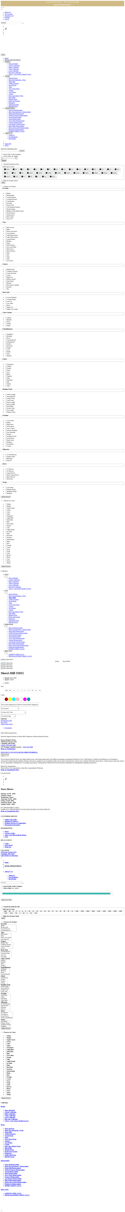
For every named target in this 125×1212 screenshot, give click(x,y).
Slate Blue (10, 520)
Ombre (9, 324)
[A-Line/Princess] (5, 1004)
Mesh (8, 374)
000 (7, 169)
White (8, 563)
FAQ (6, 837)
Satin (8, 378)
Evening (9, 203)
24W (77, 173)
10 (57, 169)
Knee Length (11, 404)
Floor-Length (11, 402)
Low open (10, 303)
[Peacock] (28, 699)
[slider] (112, 893)
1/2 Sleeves (10, 469)
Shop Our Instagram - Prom (17, 596)
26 (118, 169)
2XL (53, 177)
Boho (8, 229)
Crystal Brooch (11, 340)
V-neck (9, 446)
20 (95, 169)
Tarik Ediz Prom (14, 620)
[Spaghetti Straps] (6, 1025)
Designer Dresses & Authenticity (15, 823)
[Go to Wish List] (3, 7)
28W (96, 173)
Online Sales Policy (7, 724)
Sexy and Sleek (11, 247)
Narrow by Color (9, 501)
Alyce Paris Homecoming (17, 638)
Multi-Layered (11, 279)
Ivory (8, 549)
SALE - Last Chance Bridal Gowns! (20, 589)
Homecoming (11, 209)
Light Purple (10, 529)
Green (9, 510)
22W (68, 173)
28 (7, 173)
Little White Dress (12, 237)
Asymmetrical (11, 396)
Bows (8, 338)
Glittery (9, 318)
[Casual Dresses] (8, 929)
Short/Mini (10, 406)
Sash (8, 354)
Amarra (11, 606)
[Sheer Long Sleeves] (7, 1018)
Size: (2, 686)
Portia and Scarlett (14, 617)
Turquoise (10, 516)
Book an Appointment (8, 749)
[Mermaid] (5, 1007)
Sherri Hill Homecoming (16, 631)
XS (16, 177)
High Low (10, 277)
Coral (8, 547)
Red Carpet (10, 217)
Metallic (9, 320)
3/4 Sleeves (10, 471)
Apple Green (11, 508)
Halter (8, 422)
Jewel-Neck (10, 426)
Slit (8, 289)
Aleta (10, 603)
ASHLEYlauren (14, 599)
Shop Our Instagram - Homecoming (20, 629)
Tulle (8, 386)
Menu (3, 55)
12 (64, 169)
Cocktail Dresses (12, 199)
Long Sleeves (11, 473)
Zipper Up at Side (12, 309)
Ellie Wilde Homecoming (16, 644)
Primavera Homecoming (16, 647)
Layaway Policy (10, 833)
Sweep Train (10, 408)
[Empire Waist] (5, 1006)
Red (8, 543)
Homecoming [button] (5, 1160)
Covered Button (12, 297)
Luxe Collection (14, 585)
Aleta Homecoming (15, 636)
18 (87, 169)
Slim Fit (9, 460)
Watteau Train (11, 412)
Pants (8, 243)
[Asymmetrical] (5, 988)
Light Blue (10, 518)
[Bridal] (8, 925)
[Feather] (4, 981)
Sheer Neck (10, 440)
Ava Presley (12, 608)
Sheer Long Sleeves (13, 475)
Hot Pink (9, 535)
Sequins (9, 356)
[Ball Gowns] (6, 934)
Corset (9, 275)
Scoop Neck (10, 438)
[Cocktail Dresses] (8, 930)
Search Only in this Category (12, 154)
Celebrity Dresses (12, 271)
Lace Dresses (11, 233)
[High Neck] (6, 998)
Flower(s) (10, 346)
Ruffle (9, 352)
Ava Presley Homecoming (17, 642)
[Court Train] (5, 991)
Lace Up (9, 301)
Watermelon (10, 539)
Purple (9, 526)
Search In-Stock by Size (11, 164)
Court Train (10, 400)
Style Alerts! (9, 845)
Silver (8, 561)
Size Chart (4, 722)
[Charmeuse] (4, 978)
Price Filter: (7, 156)
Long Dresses (11, 239)
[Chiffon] (4, 979)
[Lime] (21, 699)
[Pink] (17, 699)
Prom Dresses (11, 213)
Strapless (9, 442)
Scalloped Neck (11, 436)
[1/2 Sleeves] (7, 1013)
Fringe (9, 348)
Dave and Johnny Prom (16, 612)
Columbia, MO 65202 (8, 854)
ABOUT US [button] (9, 871)
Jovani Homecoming (15, 635)
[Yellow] (10, 699)
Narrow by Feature (10, 186)
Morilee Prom (13, 615)
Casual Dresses (11, 197)
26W (86, 173)
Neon (8, 322)
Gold (8, 553)
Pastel (8, 325)
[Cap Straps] (6, 1021)
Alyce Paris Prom (14, 605)
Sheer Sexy (10, 249)
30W (105, 173)
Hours (7, 831)
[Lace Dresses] (6, 939)
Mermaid (9, 458)
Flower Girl (10, 205)
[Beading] (5, 971)
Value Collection (14, 583)
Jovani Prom (12, 601)
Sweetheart (10, 444)
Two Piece (10, 261)
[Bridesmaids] (8, 927)
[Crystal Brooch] (5, 974)
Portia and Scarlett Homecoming (19, 645)
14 (72, 169)
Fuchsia (9, 537)
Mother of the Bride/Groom (15, 211)
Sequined (9, 380)
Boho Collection (14, 581)
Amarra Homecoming (15, 640)
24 (110, 169)
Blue (8, 522)
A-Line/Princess (12, 454)
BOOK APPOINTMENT (62, 5)
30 (15, 173)
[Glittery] (3, 960)
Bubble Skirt (10, 269)
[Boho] (6, 936)
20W (59, 173)
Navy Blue (10, 524)
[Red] (6, 699)
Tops (8, 257)
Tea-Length (10, 410)
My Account (8, 14)
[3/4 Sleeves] (7, 1014)
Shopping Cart (9, 16)
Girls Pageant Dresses (13, 207)
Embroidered (11, 342)
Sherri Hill (12, 598)
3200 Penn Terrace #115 (8, 852)
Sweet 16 (9, 219)
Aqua (8, 514)
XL (45, 177)
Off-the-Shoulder (12, 430)
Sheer (8, 305)
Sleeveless (10, 479)
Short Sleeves (11, 477)
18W (49, 173)
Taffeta (9, 384)
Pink (8, 533)
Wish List (8, 12)
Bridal (8, 193)
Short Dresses (11, 251)
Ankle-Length (11, 394)
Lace (8, 350)
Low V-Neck (11, 428)
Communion (10, 201)
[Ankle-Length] (5, 986)
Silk (8, 382)
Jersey (8, 370)
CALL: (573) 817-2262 (8, 745)
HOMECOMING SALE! (17, 649)
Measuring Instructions (12, 825)
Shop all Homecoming (15, 628)
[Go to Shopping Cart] (1, 7)
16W (40, 173)
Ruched (9, 287)
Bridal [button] (6, 574)
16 (80, 169)
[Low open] (6, 957)
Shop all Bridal (13, 578)
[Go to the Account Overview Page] (1, 9)
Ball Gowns (10, 227)
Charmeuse (10, 364)
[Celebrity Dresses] (7, 945)
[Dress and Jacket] (6, 937)
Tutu (8, 259)
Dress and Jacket (12, 231)
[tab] (64, 582)
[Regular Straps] (6, 1023)
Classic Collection (14, 580)
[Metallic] (3, 962)
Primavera (12, 619)
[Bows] (5, 972)
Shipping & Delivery (11, 821)
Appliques (10, 334)
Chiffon (9, 366)
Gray (8, 559)
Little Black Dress (12, 235)
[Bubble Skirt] (7, 943)
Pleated (9, 283)
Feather (9, 344)
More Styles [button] (5, 1189)
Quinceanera (10, 215)
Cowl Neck (10, 420)
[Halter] (6, 997)
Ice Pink (9, 531)
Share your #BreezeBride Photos (15, 835)
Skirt (8, 253)
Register (7, 17)
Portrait (9, 434)
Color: (3, 695)
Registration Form (6, 720)
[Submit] (23, 23)
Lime (8, 512)
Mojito (9, 506)
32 (22, 173)
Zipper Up (10, 307)
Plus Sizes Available (13, 285)
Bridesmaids (10, 195)
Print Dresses (11, 245)
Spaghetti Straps (12, 491)
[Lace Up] (6, 955)
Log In (7, 19)
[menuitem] (64, 12)
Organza (9, 376)
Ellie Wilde (12, 613)
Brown (9, 555)
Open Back (10, 281)
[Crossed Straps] (6, 953)
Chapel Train (11, 398)
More (17, 1207)
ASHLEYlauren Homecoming (18, 633)
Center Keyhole (11, 273)
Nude (8, 551)
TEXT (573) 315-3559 (71, 2)
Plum (8, 541)
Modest (9, 241)
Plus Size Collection (15, 587)
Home (7, 862)
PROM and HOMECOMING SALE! (20, 656)
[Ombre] (3, 965)
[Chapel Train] (5, 990)
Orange (9, 545)
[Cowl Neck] (6, 995)
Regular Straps (11, 489)
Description (8, 728)
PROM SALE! (13, 622)
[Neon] (3, 964)
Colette (11, 610)
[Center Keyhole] (7, 946)
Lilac (8, 528)
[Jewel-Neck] (6, 1000)
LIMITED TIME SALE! (16, 654)
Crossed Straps (11, 299)
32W (114, 173)
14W (31, 173)
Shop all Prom (13, 594)
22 (103, 169)
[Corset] (7, 948)
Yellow (9, 504)
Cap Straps (10, 487)
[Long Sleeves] (7, 1016)
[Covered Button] (6, 952)
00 (16, 169)
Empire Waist (11, 456)
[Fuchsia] (25, 699)
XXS (8, 177)
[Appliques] (5, 969)
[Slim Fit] (5, 1009)
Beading (9, 336)
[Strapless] (6, 1026)
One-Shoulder (11, 432)
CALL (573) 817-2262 (53, 2)
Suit (8, 255)
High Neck (10, 424)
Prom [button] (2, 1125)
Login (7, 843)
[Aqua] (13, 699)
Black (8, 557)
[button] (6, 58)
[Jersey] (4, 983)
